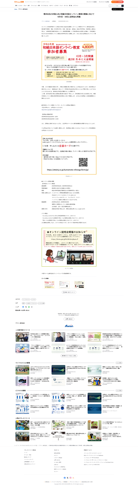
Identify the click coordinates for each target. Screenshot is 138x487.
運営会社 (47, 481)
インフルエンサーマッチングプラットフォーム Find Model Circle (98, 462)
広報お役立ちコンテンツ (29, 464)
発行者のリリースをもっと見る (69, 355)
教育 (23, 303)
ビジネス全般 (41, 303)
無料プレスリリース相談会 (60, 469)
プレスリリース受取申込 (59, 466)
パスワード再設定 (58, 457)
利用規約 (65, 481)
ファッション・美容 (35, 5)
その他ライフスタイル (31, 303)
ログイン (56, 455)
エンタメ (20, 5)
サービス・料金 (27, 454)
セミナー (56, 471)
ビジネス (56, 5)
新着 (16, 5)
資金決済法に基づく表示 (87, 481)
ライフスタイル (44, 5)
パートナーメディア (28, 459)
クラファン (75, 5)
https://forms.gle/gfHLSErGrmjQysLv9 (51, 109)
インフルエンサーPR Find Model (91, 457)
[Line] (29, 307)
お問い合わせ (69, 319)
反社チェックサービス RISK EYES (91, 464)
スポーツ (51, 5)
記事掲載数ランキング (29, 461)
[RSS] (73, 478)
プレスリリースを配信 (91, 1)
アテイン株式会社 (46, 21)
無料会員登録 (57, 453)
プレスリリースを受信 (104, 1)
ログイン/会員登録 (118, 1)
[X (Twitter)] (26, 307)
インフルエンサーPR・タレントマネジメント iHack (95, 460)
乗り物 (70, 5)
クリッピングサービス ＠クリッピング (92, 453)
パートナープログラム (56, 481)
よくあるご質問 (57, 462)
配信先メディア (27, 457)
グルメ (25, 5)
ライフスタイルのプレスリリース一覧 (28, 445)
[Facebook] (23, 307)
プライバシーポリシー (75, 481)
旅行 (29, 5)
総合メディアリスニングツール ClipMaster (93, 455)
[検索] (122, 6)
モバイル (66, 5)
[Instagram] (70, 478)
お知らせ (56, 464)
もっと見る (119, 362)
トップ (15, 445)
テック (61, 5)
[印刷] (31, 307)
